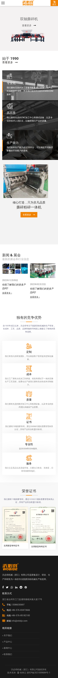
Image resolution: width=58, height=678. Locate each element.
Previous (5, 28)
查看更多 (31, 25)
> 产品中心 (7, 642)
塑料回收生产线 (32, 221)
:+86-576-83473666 (18, 610)
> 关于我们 (7, 635)
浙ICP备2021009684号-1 (38, 672)
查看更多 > (9, 297)
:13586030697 (16, 604)
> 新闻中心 (7, 648)
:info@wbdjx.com (17, 621)
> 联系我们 (7, 654)
